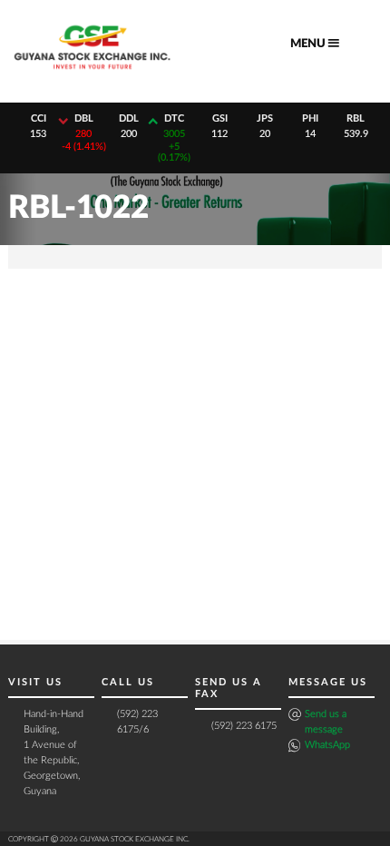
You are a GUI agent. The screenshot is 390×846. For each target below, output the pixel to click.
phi (310, 118)
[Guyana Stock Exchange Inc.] (92, 74)
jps (265, 118)
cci (38, 118)
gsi (220, 118)
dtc (174, 118)
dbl (83, 118)
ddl (129, 118)
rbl (355, 118)
